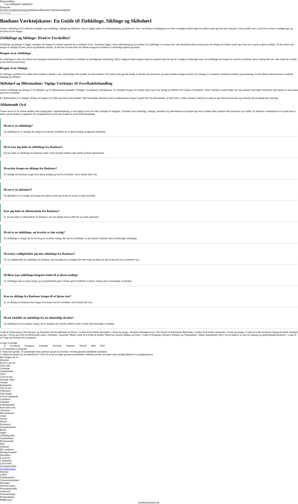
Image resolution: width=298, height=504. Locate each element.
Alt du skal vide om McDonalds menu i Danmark (33, 335)
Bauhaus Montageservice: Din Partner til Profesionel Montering (161, 332)
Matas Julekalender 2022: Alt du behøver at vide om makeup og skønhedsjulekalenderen (242, 335)
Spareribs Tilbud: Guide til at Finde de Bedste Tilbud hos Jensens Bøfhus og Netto (99, 335)
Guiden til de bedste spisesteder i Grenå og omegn (103, 332)
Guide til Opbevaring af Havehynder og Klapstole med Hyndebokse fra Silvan (38, 332)
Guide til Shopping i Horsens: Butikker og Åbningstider (169, 335)
